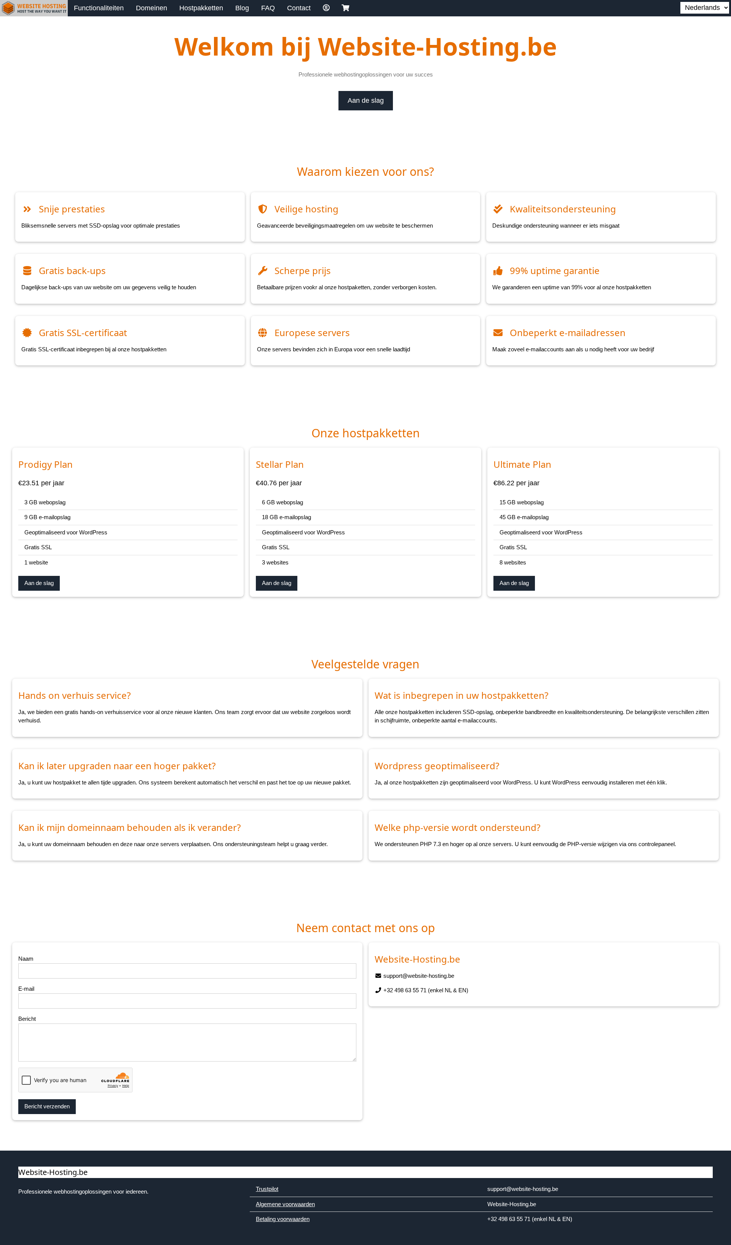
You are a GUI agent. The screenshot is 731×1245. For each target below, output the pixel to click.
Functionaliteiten (99, 8)
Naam (26, 958)
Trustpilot (267, 1189)
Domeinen (151, 8)
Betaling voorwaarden (283, 1219)
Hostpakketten (201, 8)
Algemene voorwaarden (285, 1204)
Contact (299, 8)
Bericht (27, 1018)
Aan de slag (366, 100)
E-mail (26, 988)
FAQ (268, 8)
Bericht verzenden (47, 1106)
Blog (242, 8)
